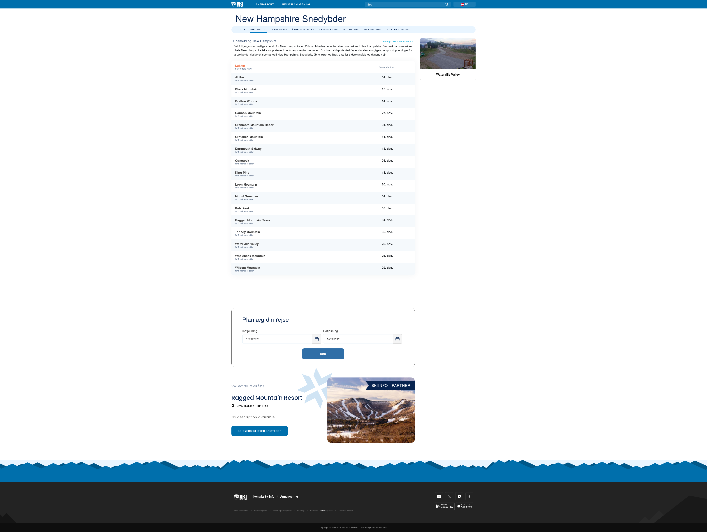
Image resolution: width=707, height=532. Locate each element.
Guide (241, 29)
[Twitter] (449, 496)
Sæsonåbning (328, 29)
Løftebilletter (398, 29)
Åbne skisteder (303, 29)
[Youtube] (439, 496)
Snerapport (265, 4)
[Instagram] (459, 496)
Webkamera (280, 29)
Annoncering (289, 496)
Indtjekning (249, 331)
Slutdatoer (351, 29)
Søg (323, 354)
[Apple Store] (464, 506)
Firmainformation (241, 510)
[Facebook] (469, 496)
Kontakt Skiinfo (264, 496)
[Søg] (446, 4)
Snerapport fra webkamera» (398, 41)
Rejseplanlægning (296, 4)
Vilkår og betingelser (282, 510)
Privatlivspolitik (260, 510)
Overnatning (373, 29)
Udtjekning (330, 331)
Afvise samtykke (345, 510)
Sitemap (301, 510)
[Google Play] (445, 506)
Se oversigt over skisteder (259, 431)
